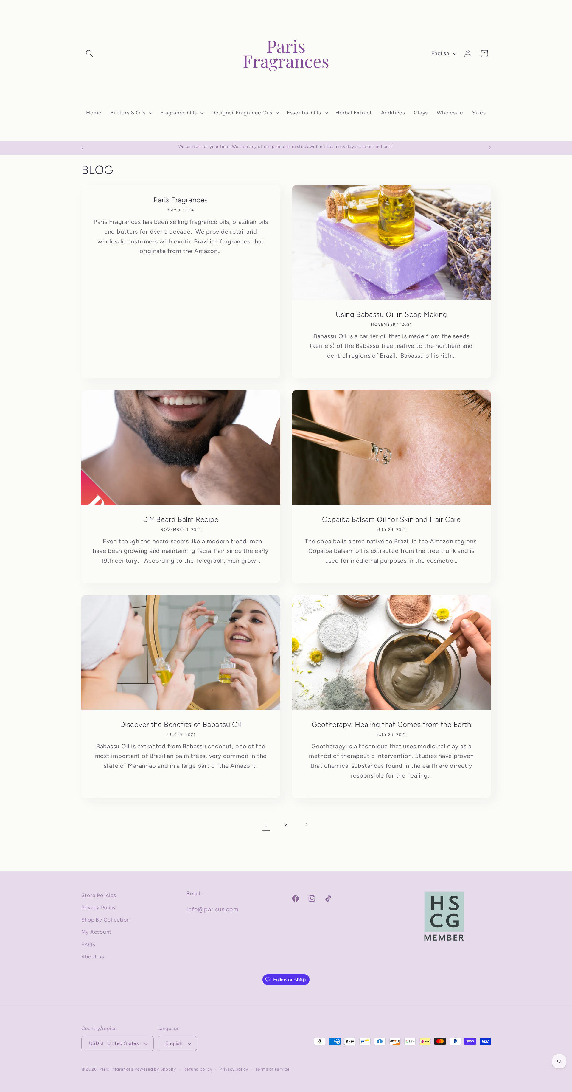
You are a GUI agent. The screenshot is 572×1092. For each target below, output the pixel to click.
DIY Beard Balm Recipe (180, 519)
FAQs (88, 944)
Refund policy (198, 1069)
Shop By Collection (105, 920)
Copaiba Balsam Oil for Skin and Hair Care (391, 519)
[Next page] (306, 825)
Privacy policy (234, 1069)
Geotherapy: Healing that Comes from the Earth (391, 724)
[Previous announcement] (82, 148)
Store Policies (98, 895)
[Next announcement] (489, 148)
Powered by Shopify (155, 1069)
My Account (96, 932)
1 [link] (266, 824)
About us (92, 956)
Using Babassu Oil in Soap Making (391, 314)
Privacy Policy (98, 907)
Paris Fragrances (180, 200)
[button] (89, 53)
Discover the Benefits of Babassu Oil (180, 724)
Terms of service (272, 1069)
